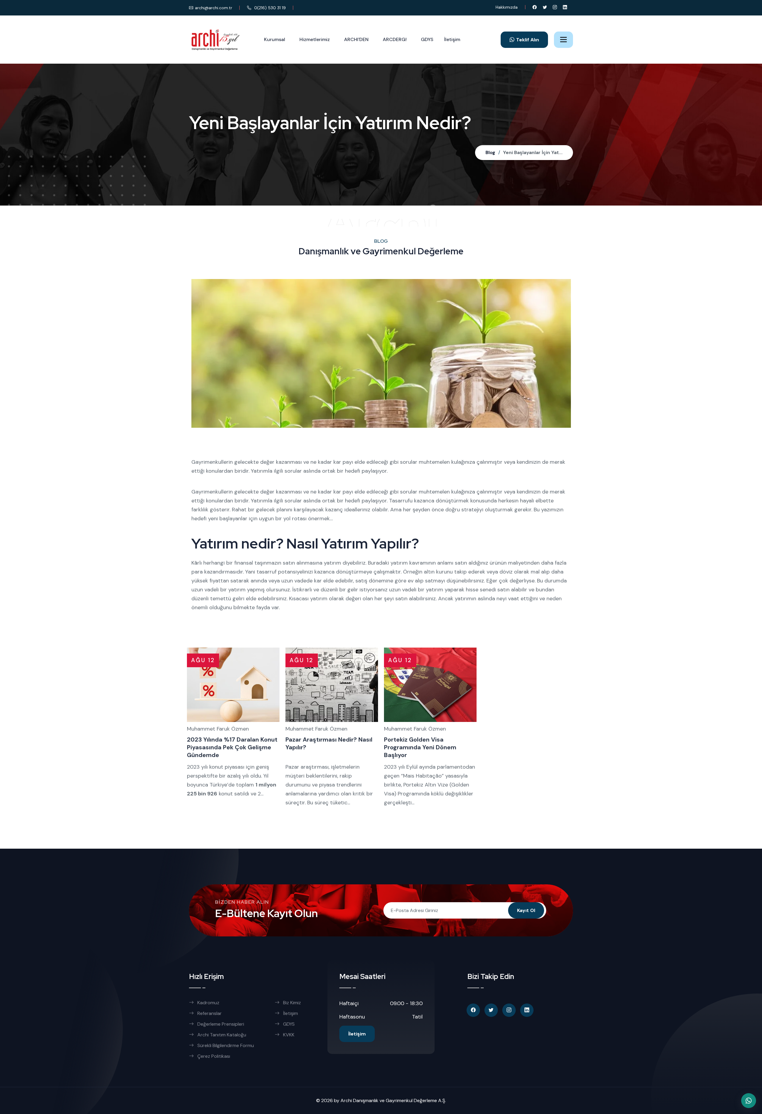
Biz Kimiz (292, 1002)
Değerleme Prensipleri (220, 1024)
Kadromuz (208, 1002)
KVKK (288, 1035)
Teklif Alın (527, 40)
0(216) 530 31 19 (269, 7)
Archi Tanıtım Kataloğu (221, 1035)
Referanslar (209, 1013)
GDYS (427, 39)
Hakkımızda (507, 7)
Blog (490, 152)
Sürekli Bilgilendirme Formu (225, 1045)
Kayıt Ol (526, 910)
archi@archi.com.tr (213, 7)
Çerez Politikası (213, 1056)
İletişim (452, 39)
